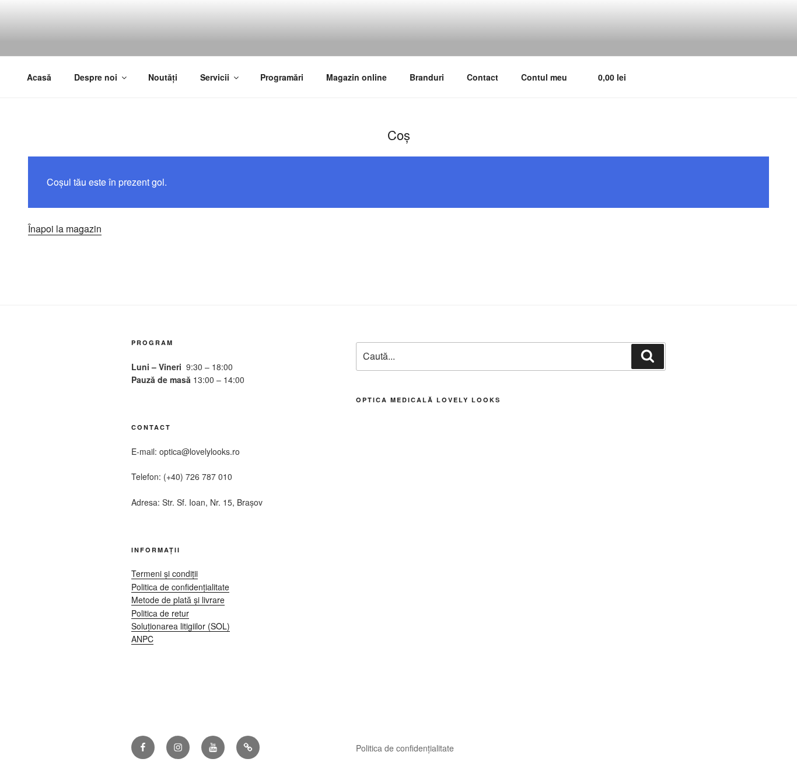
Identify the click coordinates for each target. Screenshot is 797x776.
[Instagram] (178, 747)
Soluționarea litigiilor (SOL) (180, 626)
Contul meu (544, 77)
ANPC (142, 639)
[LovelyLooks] (248, 747)
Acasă (39, 77)
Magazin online (356, 77)
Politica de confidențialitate (180, 587)
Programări (281, 77)
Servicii (214, 77)
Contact (482, 77)
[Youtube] (213, 747)
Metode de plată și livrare (178, 600)
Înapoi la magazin (65, 228)
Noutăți (162, 77)
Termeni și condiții (164, 573)
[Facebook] (143, 747)
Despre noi (95, 77)
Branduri (427, 77)
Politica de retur (160, 613)
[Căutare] (647, 356)
